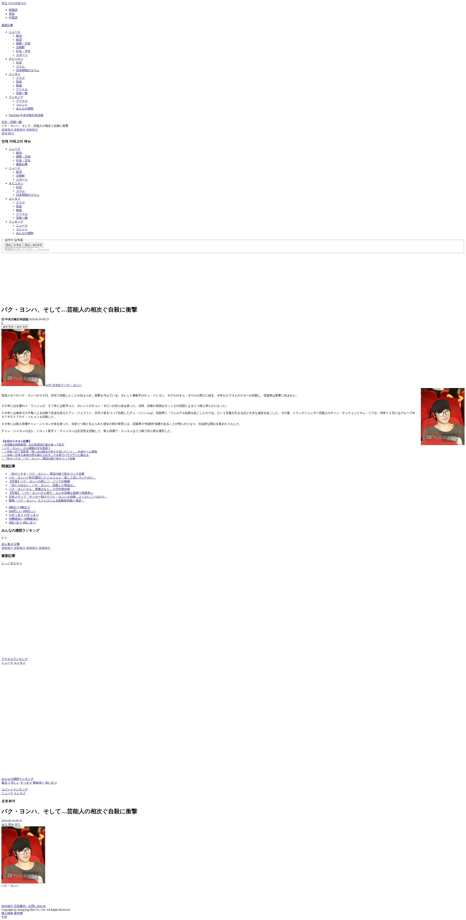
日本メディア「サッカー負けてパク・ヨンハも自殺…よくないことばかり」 (58, 496)
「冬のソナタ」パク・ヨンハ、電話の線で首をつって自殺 (46, 473)
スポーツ (22, 54)
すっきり (26, 782)
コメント (22, 104)
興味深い (38, 782)
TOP (4, 916)
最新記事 (7, 25)
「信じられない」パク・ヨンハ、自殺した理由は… (42, 485)
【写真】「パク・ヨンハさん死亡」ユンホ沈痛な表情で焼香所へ (51, 492)
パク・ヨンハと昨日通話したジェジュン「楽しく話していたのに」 (52, 477)
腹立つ (5, 782)
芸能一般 (22, 93)
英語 (12, 13)
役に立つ (51, 782)
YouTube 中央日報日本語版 (26, 115)
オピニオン (16, 58)
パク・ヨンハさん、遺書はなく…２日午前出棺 (39, 489)
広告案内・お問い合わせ (30, 906)
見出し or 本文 (13, 245)
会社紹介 (7, 906)
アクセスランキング (14, 659)
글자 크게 (22, 326)
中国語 (13, 17)
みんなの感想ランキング (17, 778)
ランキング (16, 97)
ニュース (14, 32)
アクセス (22, 100)
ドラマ (20, 77)
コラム (20, 66)
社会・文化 (23, 51)
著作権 (18, 913)
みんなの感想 (24, 108)
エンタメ (14, 74)
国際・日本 (23, 43)
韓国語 (13, 9)
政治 (19, 35)
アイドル (22, 89)
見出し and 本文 (33, 245)
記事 (10, 544)
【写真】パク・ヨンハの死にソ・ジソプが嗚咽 (39, 481)
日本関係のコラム (27, 70)
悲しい (15, 782)
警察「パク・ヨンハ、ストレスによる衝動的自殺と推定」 (46, 500)
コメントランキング (14, 789)
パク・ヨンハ (73, 385)
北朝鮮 (20, 47)
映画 (19, 85)
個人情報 (7, 913)
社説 (19, 62)
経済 (19, 39)
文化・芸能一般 (11, 122)
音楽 (19, 81)
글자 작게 (8, 326)
